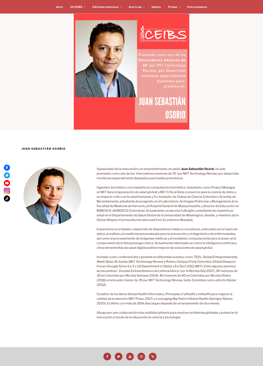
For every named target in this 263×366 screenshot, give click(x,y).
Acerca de (135, 6)
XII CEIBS (76, 6)
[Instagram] (7, 191)
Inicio (59, 6)
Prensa (172, 6)
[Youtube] (7, 183)
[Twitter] (7, 175)
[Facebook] (7, 168)
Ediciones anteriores (105, 6)
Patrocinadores (197, 6)
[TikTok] (7, 198)
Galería (156, 6)
